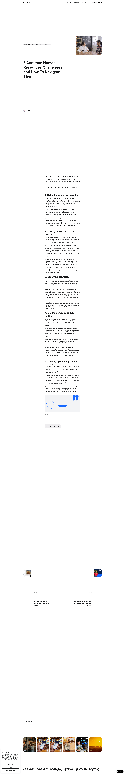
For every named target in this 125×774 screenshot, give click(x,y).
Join (100, 2)
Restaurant (45, 44)
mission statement (62, 331)
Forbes (66, 181)
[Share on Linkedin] (55, 426)
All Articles (69, 2)
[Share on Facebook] (51, 426)
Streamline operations (38, 44)
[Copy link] (59, 426)
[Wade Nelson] (64, 750)
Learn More (62, 405)
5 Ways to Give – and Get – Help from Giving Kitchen (81, 769)
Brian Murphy (28, 110)
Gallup (72, 203)
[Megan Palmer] (38, 750)
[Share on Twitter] (47, 426)
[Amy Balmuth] (91, 750)
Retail (50, 44)
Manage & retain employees (29, 44)
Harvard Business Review (66, 324)
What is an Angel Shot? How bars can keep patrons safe (29, 769)
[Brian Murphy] (24, 111)
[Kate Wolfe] (77, 750)
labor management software (71, 255)
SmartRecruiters (64, 223)
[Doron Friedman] (51, 750)
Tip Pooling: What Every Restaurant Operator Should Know (68, 769)
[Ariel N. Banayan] (25, 750)
